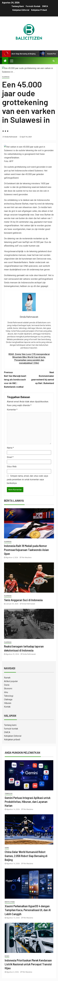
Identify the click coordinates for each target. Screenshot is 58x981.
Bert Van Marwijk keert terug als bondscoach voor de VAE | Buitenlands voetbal (15, 379)
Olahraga (5, 77)
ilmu (6, 692)
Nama (10, 448)
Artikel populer (11, 681)
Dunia (6, 685)
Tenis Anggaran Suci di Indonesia (23, 600)
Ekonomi (8, 688)
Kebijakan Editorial (20, 10)
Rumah (7, 677)
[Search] (53, 60)
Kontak (7, 706)
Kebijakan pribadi (39, 10)
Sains (7, 847)
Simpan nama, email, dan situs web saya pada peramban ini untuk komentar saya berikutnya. (27, 479)
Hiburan (7, 703)
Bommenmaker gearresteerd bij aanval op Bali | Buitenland (42, 378)
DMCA (45, 6)
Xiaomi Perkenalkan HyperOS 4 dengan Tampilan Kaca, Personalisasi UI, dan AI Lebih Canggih (28, 910)
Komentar (12, 409)
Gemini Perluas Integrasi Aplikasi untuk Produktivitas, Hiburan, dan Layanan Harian (27, 801)
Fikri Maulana (26, 557)
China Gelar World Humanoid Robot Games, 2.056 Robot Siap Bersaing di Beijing (26, 855)
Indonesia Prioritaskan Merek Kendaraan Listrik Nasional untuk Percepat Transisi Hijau (28, 964)
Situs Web (12, 466)
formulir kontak (33, 6)
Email (10, 457)
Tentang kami (17, 6)
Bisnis (7, 956)
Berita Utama (10, 902)
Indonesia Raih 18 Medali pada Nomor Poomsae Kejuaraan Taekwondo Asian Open (26, 549)
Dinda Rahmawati (11, 137)
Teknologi (8, 696)
